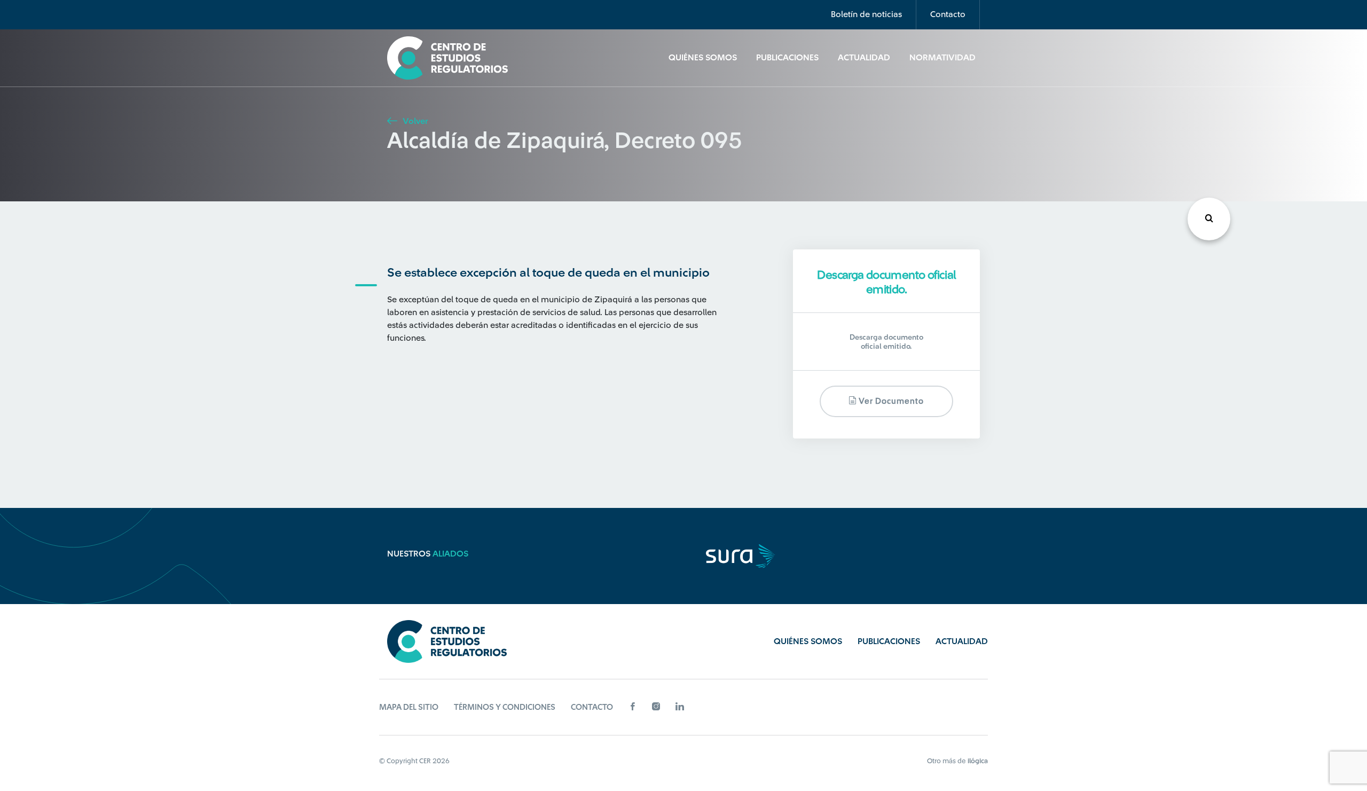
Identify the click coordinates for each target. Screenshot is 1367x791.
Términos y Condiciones (504, 707)
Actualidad (864, 57)
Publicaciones (787, 57)
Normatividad (942, 57)
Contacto (947, 14)
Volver (414, 121)
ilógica (978, 760)
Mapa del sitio (408, 707)
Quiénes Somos (703, 57)
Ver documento (890, 401)
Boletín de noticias (866, 14)
